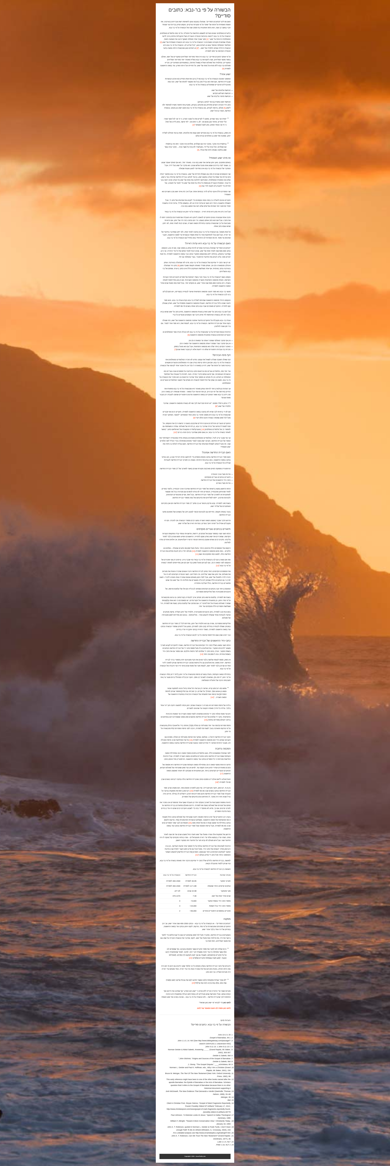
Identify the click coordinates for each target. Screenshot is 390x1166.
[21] (196, 855)
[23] (193, 983)
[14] (202, 429)
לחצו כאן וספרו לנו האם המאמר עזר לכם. (214, 1008)
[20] (190, 823)
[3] (197, 48)
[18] (216, 782)
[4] (223, 69)
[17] (221, 774)
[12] (217, 566)
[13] (201, 654)
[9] (179, 265)
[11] (196, 554)
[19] (191, 791)
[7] (175, 349)
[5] (225, 108)
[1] (207, 39)
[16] (190, 740)
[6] (189, 335)
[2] (161, 42)
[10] (175, 432)
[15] (205, 720)
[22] (190, 958)
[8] (216, 406)
